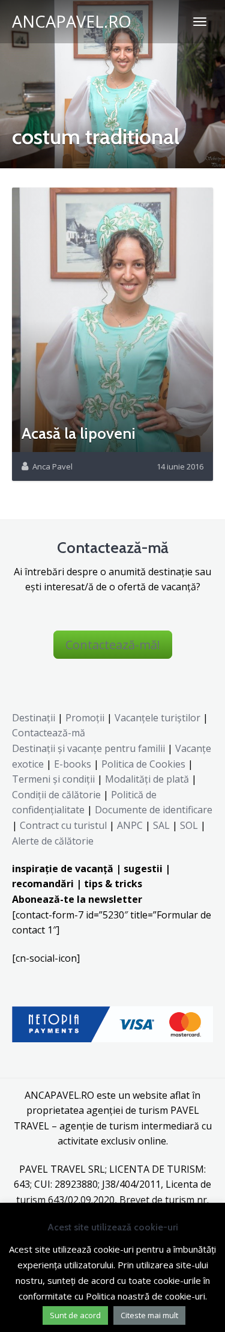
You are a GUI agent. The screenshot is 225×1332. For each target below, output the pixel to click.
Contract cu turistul (63, 825)
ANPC (130, 825)
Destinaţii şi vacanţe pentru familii (88, 748)
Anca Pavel (52, 466)
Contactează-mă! (112, 645)
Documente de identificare (153, 809)
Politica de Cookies (143, 764)
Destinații (33, 717)
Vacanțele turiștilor (157, 717)
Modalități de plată (147, 779)
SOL (189, 825)
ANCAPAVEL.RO (71, 21)
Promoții (84, 717)
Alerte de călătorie (53, 841)
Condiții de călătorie (56, 794)
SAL (161, 825)
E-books (72, 764)
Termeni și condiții (53, 779)
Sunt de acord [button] (75, 1315)
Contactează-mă (48, 732)
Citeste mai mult (149, 1315)
